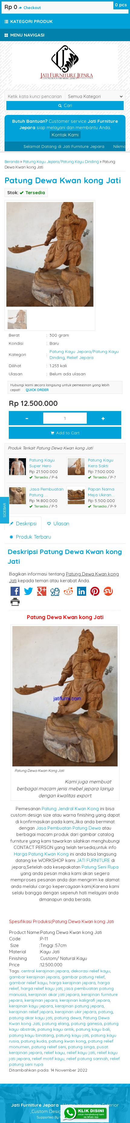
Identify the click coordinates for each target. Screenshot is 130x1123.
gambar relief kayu (28, 982)
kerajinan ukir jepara (75, 1011)
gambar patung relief (83, 976)
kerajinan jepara (40, 1000)
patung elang (55, 1023)
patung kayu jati (72, 1035)
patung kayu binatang (31, 1035)
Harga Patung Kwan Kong (41, 854)
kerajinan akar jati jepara (53, 994)
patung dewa (67, 1017)
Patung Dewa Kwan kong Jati (63, 180)
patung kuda (34, 1040)
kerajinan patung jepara (79, 1005)
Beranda (12, 161)
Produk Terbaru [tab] (32, 537)
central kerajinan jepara (45, 970)
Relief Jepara (80, 357)
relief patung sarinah (87, 1058)
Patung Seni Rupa (100, 867)
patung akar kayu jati (30, 1017)
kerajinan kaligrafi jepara (85, 1000)
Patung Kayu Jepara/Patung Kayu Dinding (61, 161)
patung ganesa (86, 1023)
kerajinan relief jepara (31, 1011)
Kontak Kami (65, 135)
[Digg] (55, 593)
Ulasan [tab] (60, 523)
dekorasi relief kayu (90, 970)
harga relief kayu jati (41, 988)
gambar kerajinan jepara (34, 976)
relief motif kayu (48, 1058)
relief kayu (54, 1052)
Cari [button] (67, 105)
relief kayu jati (81, 1052)
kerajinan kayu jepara (31, 1005)
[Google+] (42, 593)
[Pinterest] (95, 593)
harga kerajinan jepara (72, 982)
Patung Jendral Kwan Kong (70, 808)
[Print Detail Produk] (15, 603)
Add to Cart (67, 432)
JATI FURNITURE (93, 860)
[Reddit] (68, 593)
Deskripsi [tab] (25, 523)
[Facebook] (15, 593)
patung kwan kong (67, 1040)
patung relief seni (48, 1046)
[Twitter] (28, 593)
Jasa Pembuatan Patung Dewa (68, 828)
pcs (121, 5)
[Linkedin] (82, 593)
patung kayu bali (93, 1029)
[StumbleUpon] (108, 593)
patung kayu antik (55, 1029)
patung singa (81, 1046)
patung (105, 1011)
